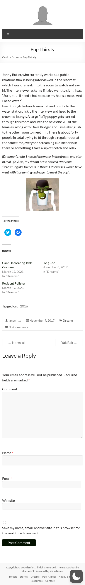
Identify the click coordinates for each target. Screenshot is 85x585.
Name (7, 453)
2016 (24, 306)
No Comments (18, 327)
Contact (49, 580)
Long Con (48, 263)
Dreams (16, 57)
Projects (12, 576)
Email (7, 478)
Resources (36, 580)
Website (8, 500)
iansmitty (14, 320)
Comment (9, 389)
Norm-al (16, 342)
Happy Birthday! (68, 576)
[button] (76, 576)
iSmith (5, 57)
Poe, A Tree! (49, 576)
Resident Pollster (13, 283)
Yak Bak (69, 342)
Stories (24, 576)
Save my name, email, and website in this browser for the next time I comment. (41, 530)
